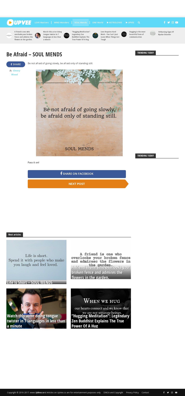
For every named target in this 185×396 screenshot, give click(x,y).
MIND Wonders (61, 22)
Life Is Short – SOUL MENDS (29, 282)
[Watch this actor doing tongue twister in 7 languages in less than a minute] (38, 35)
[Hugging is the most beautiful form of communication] (124, 34)
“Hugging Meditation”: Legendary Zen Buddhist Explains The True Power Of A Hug (81, 35)
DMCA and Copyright (113, 392)
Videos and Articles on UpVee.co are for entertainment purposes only (68, 392)
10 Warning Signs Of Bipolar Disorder (166, 33)
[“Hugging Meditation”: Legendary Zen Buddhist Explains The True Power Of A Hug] (66, 35)
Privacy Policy (132, 392)
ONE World (97, 22)
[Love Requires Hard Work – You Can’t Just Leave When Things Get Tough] (95, 35)
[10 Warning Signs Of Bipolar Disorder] (153, 33)
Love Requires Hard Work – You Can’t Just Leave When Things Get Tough (110, 35)
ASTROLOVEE (115, 22)
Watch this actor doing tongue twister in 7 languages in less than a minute (52, 35)
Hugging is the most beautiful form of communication (137, 34)
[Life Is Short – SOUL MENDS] (36, 259)
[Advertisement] (95, 8)
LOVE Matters (42, 22)
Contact (145, 392)
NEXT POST (77, 183)
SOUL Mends (80, 22)
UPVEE (130, 22)
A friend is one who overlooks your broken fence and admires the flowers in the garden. (23, 35)
